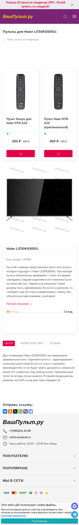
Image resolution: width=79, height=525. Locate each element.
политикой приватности (13, 515)
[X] (15, 411)
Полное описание (17, 303)
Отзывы (55, 343)
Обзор (9, 343)
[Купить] (20, 153)
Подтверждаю (39, 521)
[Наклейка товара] (5, 72)
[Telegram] (30, 411)
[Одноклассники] (10, 411)
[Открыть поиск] (65, 16)
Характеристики (31, 343)
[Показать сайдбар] (74, 16)
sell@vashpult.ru (20, 437)
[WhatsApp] (20, 411)
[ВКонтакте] (5, 411)
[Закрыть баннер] (72, 4)
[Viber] (25, 411)
